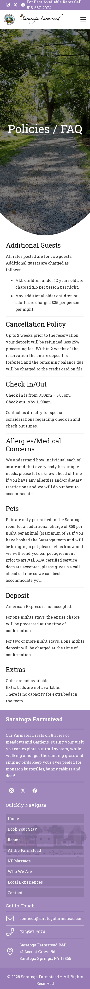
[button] (83, 19)
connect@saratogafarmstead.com (51, 918)
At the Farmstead (24, 850)
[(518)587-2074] (12, 932)
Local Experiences (25, 882)
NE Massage (19, 860)
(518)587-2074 (32, 931)
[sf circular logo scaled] (9, 19)
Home (13, 818)
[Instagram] (8, 5)
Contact (15, 892)
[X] (15, 5)
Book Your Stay (22, 829)
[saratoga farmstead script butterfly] (41, 19)
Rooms (14, 839)
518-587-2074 (39, 7)
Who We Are (20, 871)
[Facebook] (23, 5)
